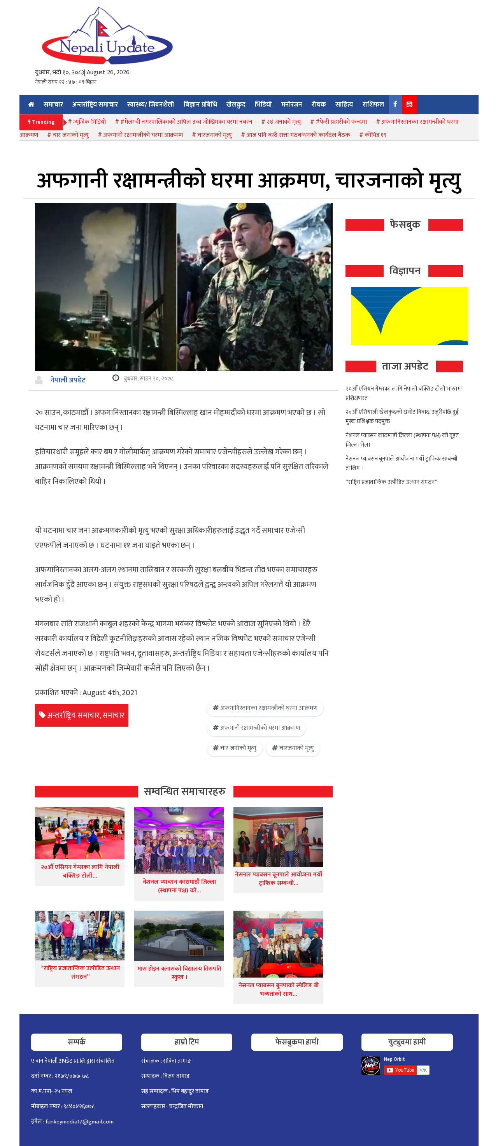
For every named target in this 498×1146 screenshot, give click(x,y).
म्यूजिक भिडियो (89, 122)
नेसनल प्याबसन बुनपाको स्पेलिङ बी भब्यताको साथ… (278, 989)
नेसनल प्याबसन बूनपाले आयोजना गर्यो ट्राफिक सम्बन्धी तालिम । (401, 463)
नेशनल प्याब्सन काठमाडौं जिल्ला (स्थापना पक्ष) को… (179, 886)
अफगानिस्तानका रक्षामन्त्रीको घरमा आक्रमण (268, 708)
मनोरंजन (291, 104)
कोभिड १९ (375, 135)
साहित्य (344, 104)
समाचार (53, 104)
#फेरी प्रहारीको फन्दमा (341, 122)
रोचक (319, 104)
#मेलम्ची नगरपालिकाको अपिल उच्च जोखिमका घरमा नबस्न (186, 122)
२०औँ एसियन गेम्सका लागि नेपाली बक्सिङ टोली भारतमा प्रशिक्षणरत (404, 393)
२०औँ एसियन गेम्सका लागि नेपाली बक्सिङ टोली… (80, 871)
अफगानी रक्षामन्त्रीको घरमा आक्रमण (143, 135)
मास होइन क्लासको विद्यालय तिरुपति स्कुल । (179, 973)
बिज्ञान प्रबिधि (200, 104)
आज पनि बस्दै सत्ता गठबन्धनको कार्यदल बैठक (298, 135)
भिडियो (263, 104)
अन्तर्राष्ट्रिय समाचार (95, 104)
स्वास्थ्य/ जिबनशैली (150, 104)
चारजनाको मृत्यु (214, 135)
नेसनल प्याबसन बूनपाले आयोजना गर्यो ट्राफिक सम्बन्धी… (278, 878)
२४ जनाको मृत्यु (284, 122)
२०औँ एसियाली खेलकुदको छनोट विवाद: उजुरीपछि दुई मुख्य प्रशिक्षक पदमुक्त (402, 416)
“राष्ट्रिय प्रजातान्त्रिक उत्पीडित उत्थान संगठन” (80, 972)
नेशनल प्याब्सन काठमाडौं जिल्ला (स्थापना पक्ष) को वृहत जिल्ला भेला (402, 440)
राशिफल (373, 104)
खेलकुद (235, 104)
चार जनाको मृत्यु (71, 135)
